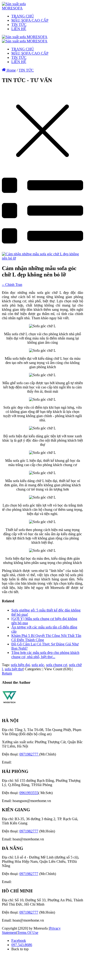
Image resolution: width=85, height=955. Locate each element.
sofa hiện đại (20, 665)
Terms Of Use (27, 933)
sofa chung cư (56, 665)
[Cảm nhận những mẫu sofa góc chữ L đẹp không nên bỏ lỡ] (42, 258)
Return (7, 673)
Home (11, 70)
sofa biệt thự (14, 669)
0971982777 (29, 754)
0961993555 (28, 793)
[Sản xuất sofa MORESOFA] (20, 8)
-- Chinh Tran (12, 285)
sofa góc (38, 665)
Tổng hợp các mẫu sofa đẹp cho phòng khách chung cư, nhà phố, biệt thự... (45, 655)
